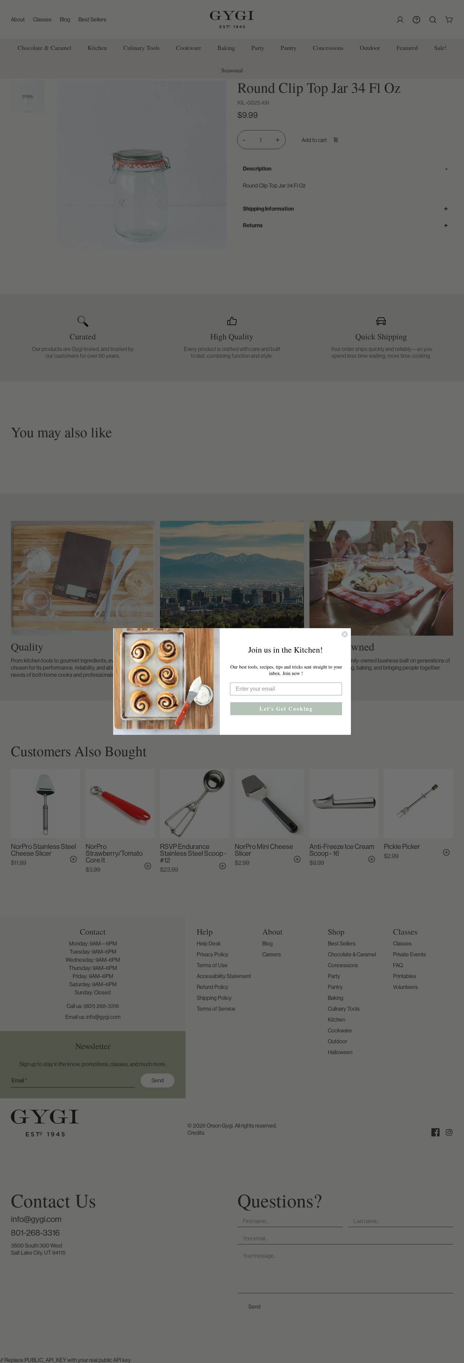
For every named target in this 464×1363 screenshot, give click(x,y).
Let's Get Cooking (286, 708)
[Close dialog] (344, 634)
